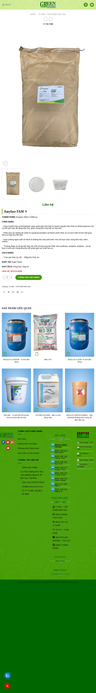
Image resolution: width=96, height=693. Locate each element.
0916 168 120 (61, 473)
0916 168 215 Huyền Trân (61, 469)
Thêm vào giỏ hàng (28, 277)
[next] (89, 97)
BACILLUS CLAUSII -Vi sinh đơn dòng (79, 360)
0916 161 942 (61, 484)
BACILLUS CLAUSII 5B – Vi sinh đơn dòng (16, 360)
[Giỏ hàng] (92, 5)
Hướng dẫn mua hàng (27, 443)
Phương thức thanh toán (28, 448)
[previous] (7, 97)
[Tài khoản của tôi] (86, 5)
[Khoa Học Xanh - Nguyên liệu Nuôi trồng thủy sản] (48, 5)
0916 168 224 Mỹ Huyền (61, 452)
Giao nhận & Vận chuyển (28, 453)
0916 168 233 (61, 478)
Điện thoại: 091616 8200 (33, 482)
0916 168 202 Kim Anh (61, 463)
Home (33, 14)
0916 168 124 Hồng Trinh (61, 457)
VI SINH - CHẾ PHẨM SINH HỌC (52, 14)
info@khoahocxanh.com (32, 486)
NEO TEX (48, 359)
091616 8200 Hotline (61, 446)
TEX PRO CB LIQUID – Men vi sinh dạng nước (48, 416)
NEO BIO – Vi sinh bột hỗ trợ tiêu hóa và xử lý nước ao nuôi (16, 416)
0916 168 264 (61, 489)
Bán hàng (22, 439)
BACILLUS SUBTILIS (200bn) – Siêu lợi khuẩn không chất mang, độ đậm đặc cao (79, 417)
